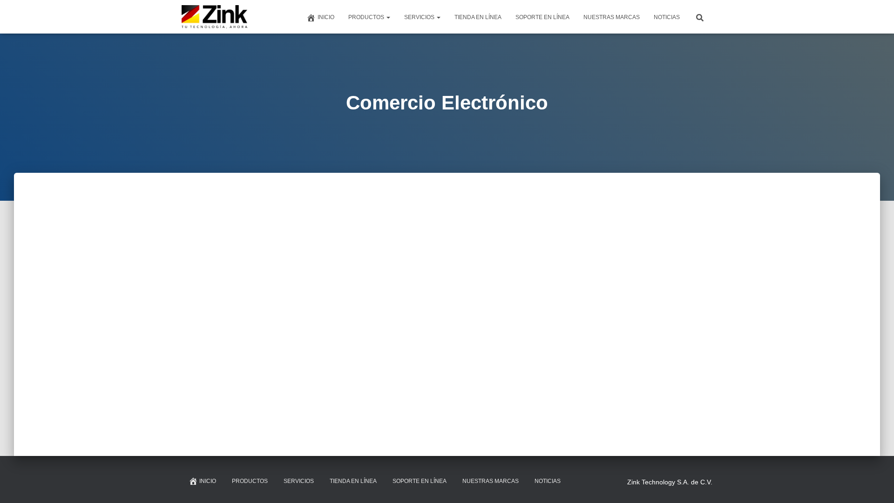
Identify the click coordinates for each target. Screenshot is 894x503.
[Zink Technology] (215, 16)
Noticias (667, 17)
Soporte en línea (542, 17)
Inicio (326, 17)
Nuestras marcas (611, 17)
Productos (367, 17)
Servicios (420, 17)
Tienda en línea (477, 17)
